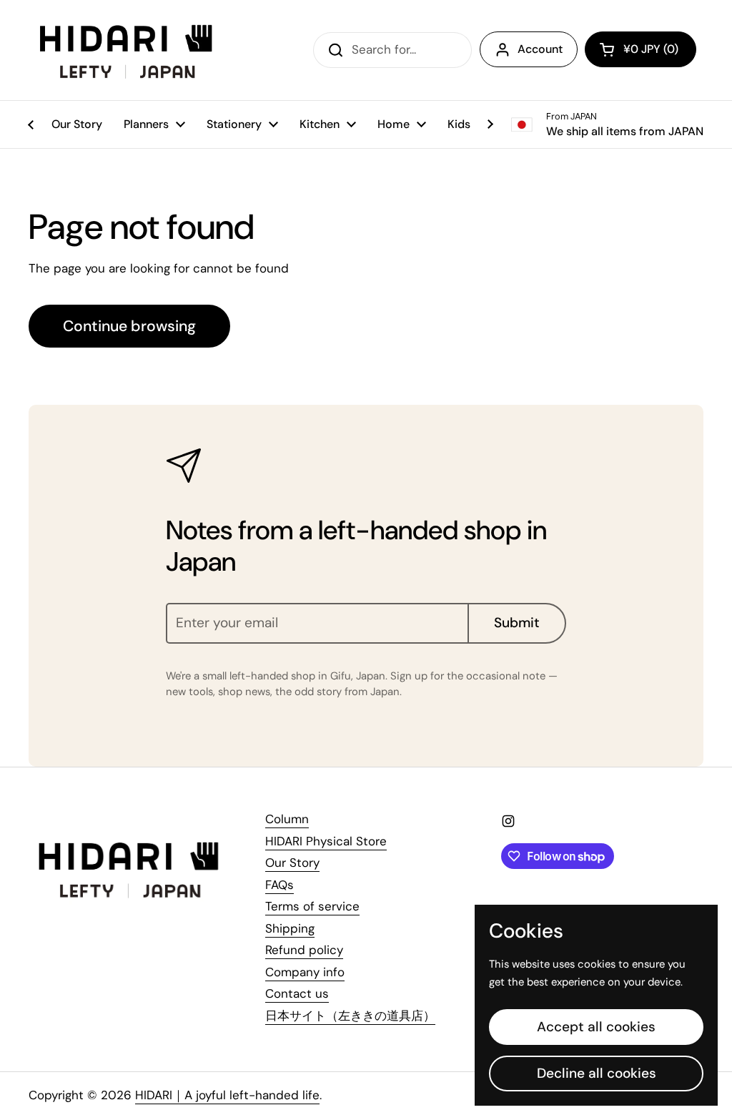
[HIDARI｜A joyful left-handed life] (128, 50)
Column (287, 819)
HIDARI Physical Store (326, 841)
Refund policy (304, 950)
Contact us (297, 993)
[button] (640, 49)
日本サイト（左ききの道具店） (350, 1015)
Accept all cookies (596, 1027)
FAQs (279, 885)
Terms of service (312, 906)
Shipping (290, 928)
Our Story (292, 862)
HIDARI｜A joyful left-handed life (227, 1095)
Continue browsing (129, 326)
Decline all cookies (596, 1073)
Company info (305, 972)
